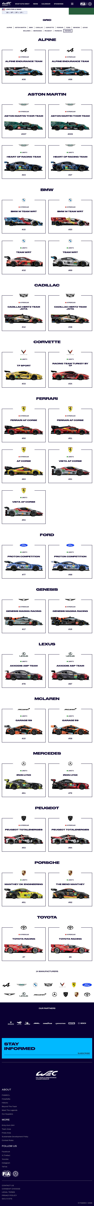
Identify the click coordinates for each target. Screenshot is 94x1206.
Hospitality (6, 1099)
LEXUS (85, 27)
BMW (31, 27)
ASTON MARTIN (20, 27)
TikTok (4, 1167)
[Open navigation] (72, 4)
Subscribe (84, 1053)
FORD (68, 27)
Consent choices (11, 1189)
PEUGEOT (48, 31)
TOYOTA (68, 31)
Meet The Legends (9, 1110)
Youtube (5, 1159)
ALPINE (9, 27)
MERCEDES (37, 31)
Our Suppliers (7, 1114)
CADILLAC (39, 27)
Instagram (6, 1163)
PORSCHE (58, 31)
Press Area (6, 1133)
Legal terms (8, 1192)
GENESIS (76, 27)
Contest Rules (7, 1140)
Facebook (6, 1151)
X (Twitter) (6, 1155)
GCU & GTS (7, 1199)
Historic (5, 1103)
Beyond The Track (9, 1106)
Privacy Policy (9, 1195)
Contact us (8, 1185)
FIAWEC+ (6, 1095)
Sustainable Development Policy (15, 1136)
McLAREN (26, 31)
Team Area (6, 1129)
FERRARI (60, 27)
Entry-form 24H (8, 1125)
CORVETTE (50, 27)
